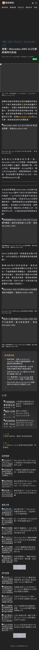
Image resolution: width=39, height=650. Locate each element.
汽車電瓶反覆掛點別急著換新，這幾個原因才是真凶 (25, 403)
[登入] (32, 3)
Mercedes (17, 42)
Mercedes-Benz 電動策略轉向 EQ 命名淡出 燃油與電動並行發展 (25, 539)
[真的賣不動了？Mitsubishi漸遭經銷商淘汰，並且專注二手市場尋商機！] (7, 512)
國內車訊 (5, 7)
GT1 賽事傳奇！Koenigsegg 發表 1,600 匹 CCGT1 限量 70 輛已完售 (20, 378)
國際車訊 (21, 7)
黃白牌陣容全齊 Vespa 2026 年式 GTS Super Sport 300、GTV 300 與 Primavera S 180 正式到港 (25, 422)
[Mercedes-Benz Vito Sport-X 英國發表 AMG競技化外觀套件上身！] (7, 463)
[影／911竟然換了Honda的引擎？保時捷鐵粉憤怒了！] (7, 521)
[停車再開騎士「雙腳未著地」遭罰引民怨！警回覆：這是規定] (7, 559)
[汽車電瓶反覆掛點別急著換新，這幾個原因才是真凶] (9, 404)
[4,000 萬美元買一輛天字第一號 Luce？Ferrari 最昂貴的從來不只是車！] (7, 618)
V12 (4, 45)
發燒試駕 (13, 7)
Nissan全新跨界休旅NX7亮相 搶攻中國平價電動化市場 (25, 626)
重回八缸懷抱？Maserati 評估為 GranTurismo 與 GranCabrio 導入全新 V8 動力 (24, 413)
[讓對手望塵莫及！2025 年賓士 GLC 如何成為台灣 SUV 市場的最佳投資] (7, 531)
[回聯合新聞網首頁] (3, 2)
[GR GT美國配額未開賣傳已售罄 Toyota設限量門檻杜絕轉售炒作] (7, 608)
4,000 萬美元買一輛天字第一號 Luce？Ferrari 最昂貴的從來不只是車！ (25, 617)
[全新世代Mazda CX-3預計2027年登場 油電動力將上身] (7, 599)
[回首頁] (9, 2)
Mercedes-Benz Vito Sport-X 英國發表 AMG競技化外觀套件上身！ (20, 383)
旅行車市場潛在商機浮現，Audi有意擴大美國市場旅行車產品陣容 (20, 367)
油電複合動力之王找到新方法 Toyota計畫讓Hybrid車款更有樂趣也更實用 (25, 589)
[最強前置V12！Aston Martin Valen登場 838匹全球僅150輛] (7, 493)
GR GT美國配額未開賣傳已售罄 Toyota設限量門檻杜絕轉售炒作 (25, 608)
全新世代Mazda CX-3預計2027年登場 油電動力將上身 (20, 373)
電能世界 (29, 7)
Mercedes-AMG (29, 42)
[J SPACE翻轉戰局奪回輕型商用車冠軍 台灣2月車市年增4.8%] (7, 550)
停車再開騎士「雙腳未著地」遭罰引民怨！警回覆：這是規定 (25, 558)
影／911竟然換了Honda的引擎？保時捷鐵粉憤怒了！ (25, 520)
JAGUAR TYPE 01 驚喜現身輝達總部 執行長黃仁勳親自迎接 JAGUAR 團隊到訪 (25, 579)
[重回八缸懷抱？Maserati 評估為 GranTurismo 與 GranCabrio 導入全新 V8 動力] (9, 413)
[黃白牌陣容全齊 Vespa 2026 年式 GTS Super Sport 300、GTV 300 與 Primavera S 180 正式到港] (9, 423)
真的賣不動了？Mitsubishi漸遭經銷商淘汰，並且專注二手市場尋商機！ (25, 511)
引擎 (4, 42)
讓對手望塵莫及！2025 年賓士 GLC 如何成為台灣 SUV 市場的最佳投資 (25, 530)
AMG (10, 42)
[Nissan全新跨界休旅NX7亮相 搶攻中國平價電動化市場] (7, 627)
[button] (35, 2)
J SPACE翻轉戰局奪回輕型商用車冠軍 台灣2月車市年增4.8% (25, 549)
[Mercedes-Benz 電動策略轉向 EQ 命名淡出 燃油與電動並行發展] (7, 540)
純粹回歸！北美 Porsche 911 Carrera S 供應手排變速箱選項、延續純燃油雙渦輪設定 (20, 361)
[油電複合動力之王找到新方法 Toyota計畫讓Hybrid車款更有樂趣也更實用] (7, 589)
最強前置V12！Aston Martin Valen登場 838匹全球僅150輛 (25, 492)
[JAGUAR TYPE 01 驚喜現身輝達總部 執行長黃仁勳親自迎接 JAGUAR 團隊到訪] (7, 580)
